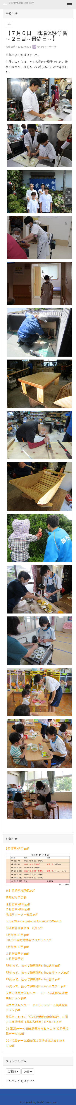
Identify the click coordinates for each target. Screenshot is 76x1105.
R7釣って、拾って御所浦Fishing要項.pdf (33, 979)
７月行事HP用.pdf (18, 909)
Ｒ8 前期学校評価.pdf (20, 890)
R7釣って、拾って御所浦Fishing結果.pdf (33, 965)
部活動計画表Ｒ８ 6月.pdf (24, 928)
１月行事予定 (14, 958)
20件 (27, 1071)
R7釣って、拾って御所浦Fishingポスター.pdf (36, 986)
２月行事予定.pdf (17, 954)
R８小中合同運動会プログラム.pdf (28, 940)
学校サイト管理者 (46, 46)
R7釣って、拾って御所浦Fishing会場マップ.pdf (37, 972)
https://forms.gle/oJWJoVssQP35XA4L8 (33, 921)
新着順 (12, 1071)
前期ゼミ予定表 (16, 897)
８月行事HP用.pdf (18, 904)
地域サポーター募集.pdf (22, 914)
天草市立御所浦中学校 (21, 3)
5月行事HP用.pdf (17, 947)
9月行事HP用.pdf (17, 848)
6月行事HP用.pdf (17, 935)
